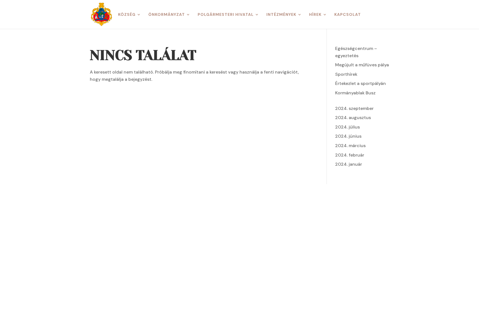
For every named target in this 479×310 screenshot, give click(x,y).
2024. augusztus (353, 117)
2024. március (350, 145)
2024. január (348, 164)
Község (127, 14)
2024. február (349, 155)
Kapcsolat (347, 14)
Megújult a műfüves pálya (362, 65)
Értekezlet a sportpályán (360, 83)
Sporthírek (346, 74)
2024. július (347, 127)
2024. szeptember (354, 108)
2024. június (348, 136)
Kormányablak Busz (355, 93)
